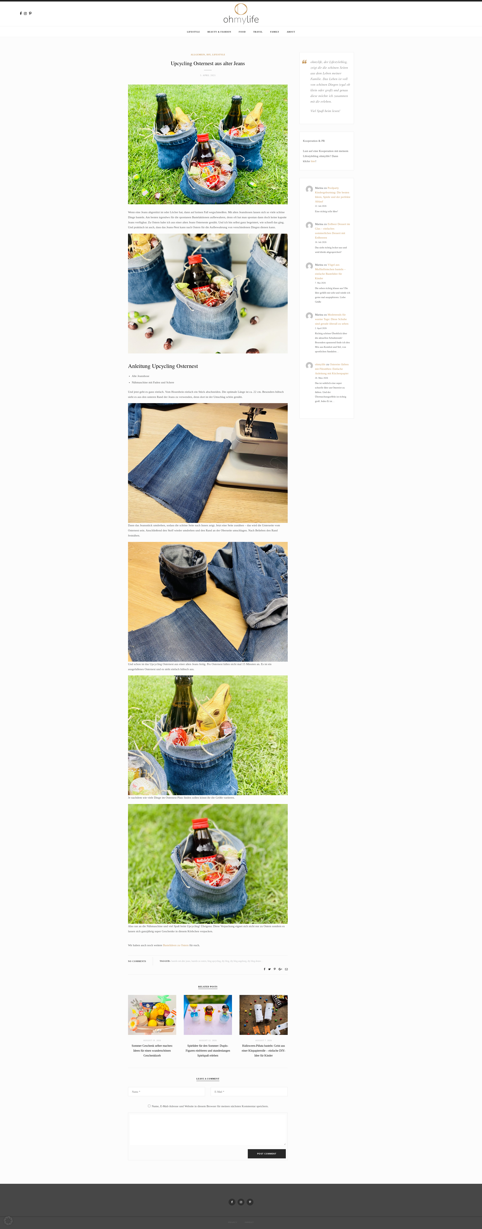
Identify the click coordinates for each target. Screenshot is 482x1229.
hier (313, 161)
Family (274, 32)
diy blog (225, 961)
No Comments (137, 961)
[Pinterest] (30, 13)
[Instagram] (25, 13)
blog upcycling (214, 961)
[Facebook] (21, 13)
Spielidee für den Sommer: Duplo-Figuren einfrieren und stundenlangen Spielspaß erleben (208, 1050)
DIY (209, 54)
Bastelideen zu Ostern (176, 945)
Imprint (249, 1222)
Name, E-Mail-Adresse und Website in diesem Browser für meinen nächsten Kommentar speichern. (210, 1106)
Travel (258, 32)
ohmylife (320, 364)
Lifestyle (193, 32)
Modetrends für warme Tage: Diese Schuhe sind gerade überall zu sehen (332, 319)
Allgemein (198, 54)
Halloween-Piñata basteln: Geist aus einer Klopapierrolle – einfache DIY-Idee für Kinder (263, 1050)
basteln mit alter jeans (180, 961)
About (291, 32)
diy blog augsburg (238, 961)
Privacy (232, 1222)
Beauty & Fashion (219, 32)
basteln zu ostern (198, 961)
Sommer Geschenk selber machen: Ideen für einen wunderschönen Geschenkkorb (152, 1050)
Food (242, 32)
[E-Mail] (286, 969)
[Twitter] (269, 969)
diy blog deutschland (257, 961)
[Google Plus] (280, 969)
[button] (8, 1220)
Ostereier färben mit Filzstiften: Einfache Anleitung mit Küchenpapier (332, 369)
